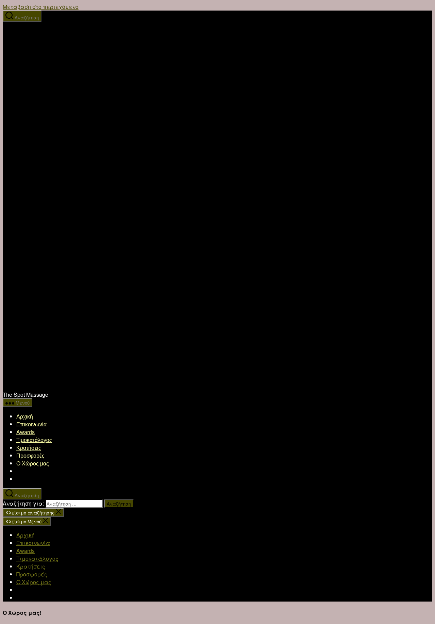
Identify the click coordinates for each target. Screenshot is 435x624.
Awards (25, 432)
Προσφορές (30, 456)
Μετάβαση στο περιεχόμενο (41, 7)
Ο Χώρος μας (32, 463)
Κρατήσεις (28, 448)
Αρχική (24, 417)
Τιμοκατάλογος (34, 440)
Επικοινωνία (31, 424)
